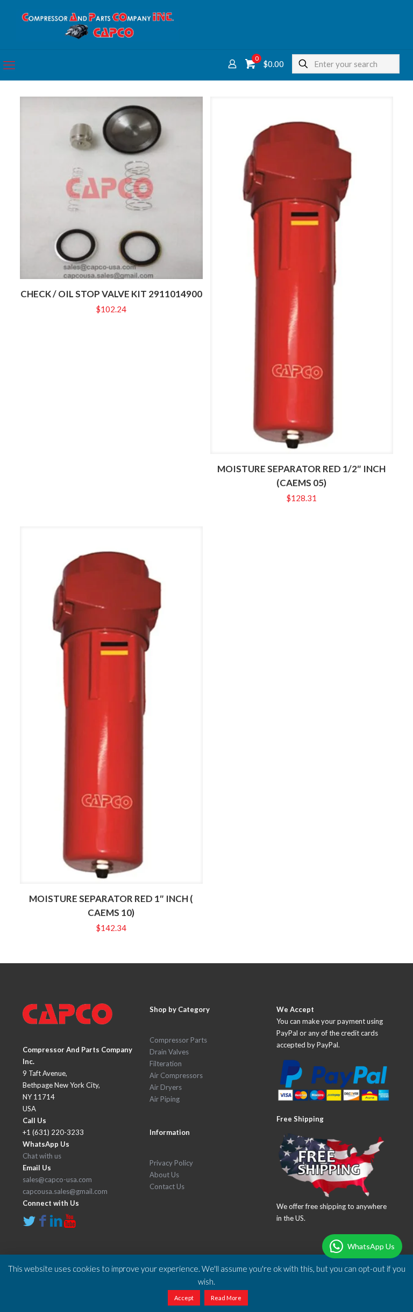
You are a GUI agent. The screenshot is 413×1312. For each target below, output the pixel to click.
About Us (164, 1174)
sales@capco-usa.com (57, 1179)
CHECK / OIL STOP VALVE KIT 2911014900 (111, 293)
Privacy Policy (171, 1163)
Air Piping (164, 1099)
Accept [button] (184, 1297)
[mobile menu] (9, 65)
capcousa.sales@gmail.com (65, 1191)
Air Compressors (176, 1075)
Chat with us (42, 1156)
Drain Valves (169, 1051)
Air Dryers (165, 1087)
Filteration (165, 1063)
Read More (226, 1297)
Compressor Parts (178, 1040)
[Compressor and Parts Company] (97, 24)
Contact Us (166, 1186)
